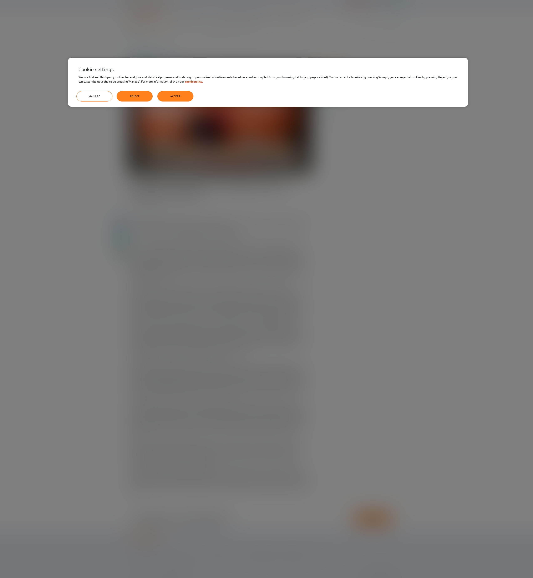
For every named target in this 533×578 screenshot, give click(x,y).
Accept (175, 96)
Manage (94, 96)
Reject (135, 96)
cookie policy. (194, 81)
